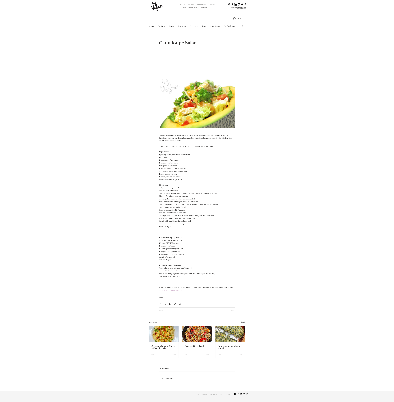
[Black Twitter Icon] (242, 4)
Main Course (194, 26)
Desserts (171, 26)
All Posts (151, 26)
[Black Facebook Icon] (232, 4)
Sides (204, 26)
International (182, 26)
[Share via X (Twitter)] (165, 304)
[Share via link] (175, 304)
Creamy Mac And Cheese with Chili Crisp (163, 347)
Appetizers (161, 26)
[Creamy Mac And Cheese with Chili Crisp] (164, 334)
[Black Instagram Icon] (229, 4)
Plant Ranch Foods (229, 26)
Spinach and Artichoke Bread (229, 347)
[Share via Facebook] (160, 304)
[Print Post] (180, 304)
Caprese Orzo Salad (194, 346)
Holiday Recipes (215, 26)
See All (243, 322)
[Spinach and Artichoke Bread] (230, 334)
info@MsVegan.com (241, 8)
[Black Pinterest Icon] (245, 4)
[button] (243, 26)
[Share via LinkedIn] (170, 304)
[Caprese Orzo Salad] (197, 334)
